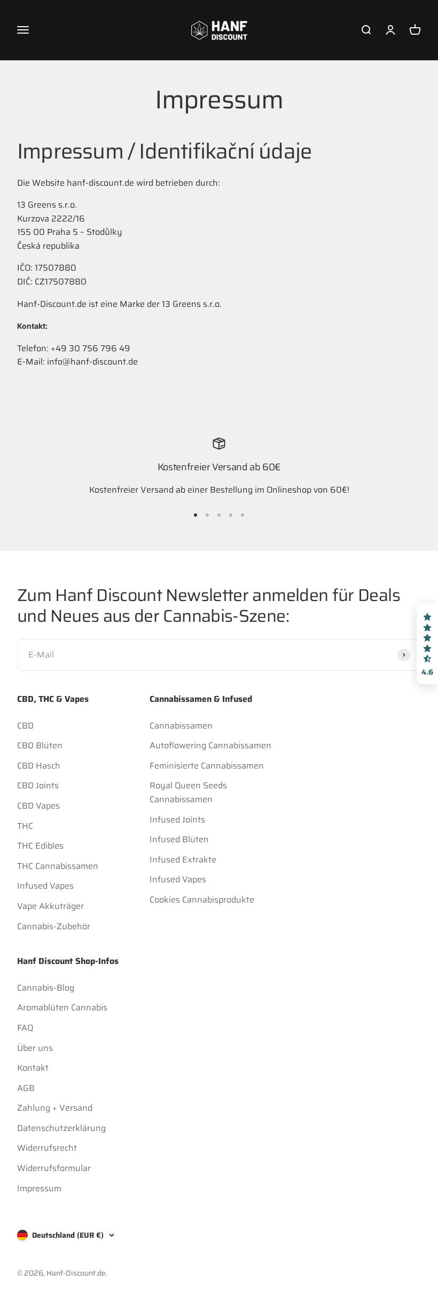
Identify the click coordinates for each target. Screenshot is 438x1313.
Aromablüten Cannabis (62, 1007)
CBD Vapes (38, 805)
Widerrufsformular (54, 1168)
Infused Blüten (179, 839)
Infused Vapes (45, 885)
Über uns (35, 1048)
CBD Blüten (39, 745)
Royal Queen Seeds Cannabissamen (188, 792)
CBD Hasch (38, 765)
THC (25, 826)
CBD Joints (38, 785)
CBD (25, 725)
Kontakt (33, 1067)
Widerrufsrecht (47, 1147)
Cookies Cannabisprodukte (202, 899)
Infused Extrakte (183, 859)
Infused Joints (177, 819)
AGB (26, 1088)
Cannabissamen (181, 725)
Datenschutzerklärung (61, 1128)
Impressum (39, 1188)
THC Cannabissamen (57, 866)
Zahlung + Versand (54, 1107)
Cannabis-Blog (45, 987)
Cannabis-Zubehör (53, 926)
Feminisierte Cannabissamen (207, 765)
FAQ (25, 1027)
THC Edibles (40, 845)
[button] (427, 643)
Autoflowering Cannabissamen (210, 745)
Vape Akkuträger (50, 906)
